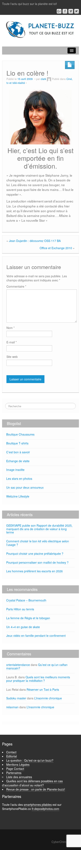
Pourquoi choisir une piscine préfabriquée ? (34, 553)
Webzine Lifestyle (17, 496)
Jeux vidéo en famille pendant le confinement (36, 635)
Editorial (11, 756)
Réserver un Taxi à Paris (43, 689)
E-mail (11, 342)
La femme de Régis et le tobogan (28, 618)
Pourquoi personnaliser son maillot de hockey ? (37, 562)
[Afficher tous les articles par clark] (49, 79)
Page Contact (15, 769)
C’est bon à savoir (18, 452)
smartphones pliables (38, 804)
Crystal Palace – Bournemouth (26, 600)
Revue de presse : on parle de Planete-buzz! (35, 789)
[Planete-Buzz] (40, 30)
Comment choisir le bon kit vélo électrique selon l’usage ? (37, 543)
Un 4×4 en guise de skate (23, 627)
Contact (11, 752)
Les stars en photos (19, 478)
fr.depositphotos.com (45, 809)
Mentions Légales (17, 764)
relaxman (12, 707)
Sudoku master (16, 698)
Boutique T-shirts (17, 443)
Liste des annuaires (19, 777)
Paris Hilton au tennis (20, 609)
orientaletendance (18, 665)
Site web (12, 357)
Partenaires (13, 773)
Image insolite (15, 470)
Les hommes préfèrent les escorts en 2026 (34, 571)
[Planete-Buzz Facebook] (65, 11)
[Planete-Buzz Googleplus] (59, 11)
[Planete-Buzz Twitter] (76, 11)
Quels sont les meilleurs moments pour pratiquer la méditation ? (38, 679)
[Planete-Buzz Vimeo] (70, 11)
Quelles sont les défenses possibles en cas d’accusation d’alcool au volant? (32, 783)
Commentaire (16, 286)
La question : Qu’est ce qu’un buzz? (29, 760)
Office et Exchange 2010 (56, 248)
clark (43, 79)
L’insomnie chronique (48, 698)
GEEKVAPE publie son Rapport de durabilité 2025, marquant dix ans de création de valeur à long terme (39, 529)
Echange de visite (17, 461)
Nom (10, 328)
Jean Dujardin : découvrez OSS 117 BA (35, 241)
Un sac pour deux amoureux (25, 487)
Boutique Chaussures (20, 434)
